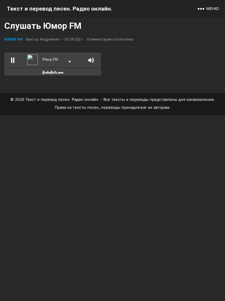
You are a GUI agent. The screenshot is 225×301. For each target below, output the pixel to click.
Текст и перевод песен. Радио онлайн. (59, 8)
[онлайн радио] (52, 73)
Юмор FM (13, 39)
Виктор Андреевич (43, 39)
